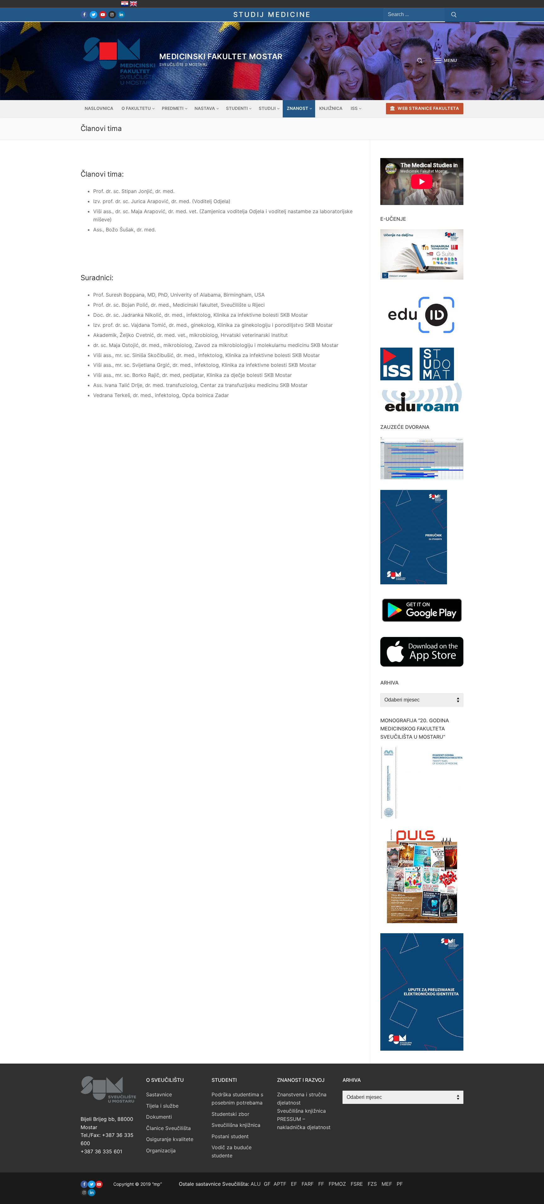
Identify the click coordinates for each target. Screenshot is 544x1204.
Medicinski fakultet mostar (220, 56)
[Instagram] (112, 14)
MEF (387, 1184)
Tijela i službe (162, 1106)
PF (400, 1184)
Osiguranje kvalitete (169, 1139)
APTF (280, 1184)
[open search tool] (420, 61)
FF (321, 1184)
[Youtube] (102, 14)
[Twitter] (93, 14)
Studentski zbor (230, 1114)
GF (267, 1184)
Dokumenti (159, 1117)
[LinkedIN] (91, 1192)
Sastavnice (159, 1094)
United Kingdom (133, 4)
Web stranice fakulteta (428, 108)
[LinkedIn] (121, 14)
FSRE (357, 1184)
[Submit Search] (454, 14)
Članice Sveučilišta (168, 1128)
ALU (256, 1184)
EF (294, 1184)
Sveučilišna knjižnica (236, 1125)
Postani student (230, 1136)
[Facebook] (84, 14)
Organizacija (161, 1150)
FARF (308, 1184)
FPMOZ (337, 1184)
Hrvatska (124, 4)
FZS (372, 1184)
